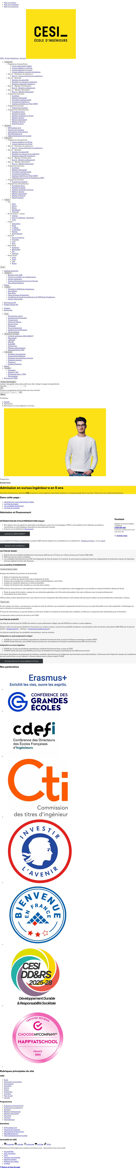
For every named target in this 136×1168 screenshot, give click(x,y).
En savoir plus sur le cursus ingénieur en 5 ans (21, 661)
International (8, 1084)
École (6, 1080)
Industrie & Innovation (12, 1130)
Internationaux (9, 1120)
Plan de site (8, 1096)
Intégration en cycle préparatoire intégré (19, 502)
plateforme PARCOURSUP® (15, 534)
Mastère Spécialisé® (11, 1114)
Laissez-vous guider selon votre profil (13, 384)
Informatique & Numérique (14, 1132)
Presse (6, 1090)
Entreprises (8, 1092)
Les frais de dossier (11, 504)
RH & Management (11, 1134)
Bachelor (7, 1110)
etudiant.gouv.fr (12, 629)
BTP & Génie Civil (10, 1128)
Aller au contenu (10, 3)
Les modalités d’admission (14, 506)
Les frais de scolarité (12, 508)
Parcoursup (28, 529)
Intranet (7, 1098)
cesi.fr (103, 541)
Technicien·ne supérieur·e (13, 1108)
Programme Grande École (13, 1106)
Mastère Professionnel (12, 1112)
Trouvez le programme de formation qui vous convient (20, 390)
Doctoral (7, 1118)
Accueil (6, 402)
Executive (7, 1116)
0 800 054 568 (120, 528)
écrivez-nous (122, 536)
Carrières (7, 1094)
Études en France (88, 541)
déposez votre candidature (15, 546)
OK (2, 388)
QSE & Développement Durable (15, 1136)
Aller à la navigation (11, 5)
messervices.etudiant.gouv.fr (38, 629)
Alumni (6, 1088)
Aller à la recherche (11, 7)
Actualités (8, 1086)
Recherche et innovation (13, 1082)
